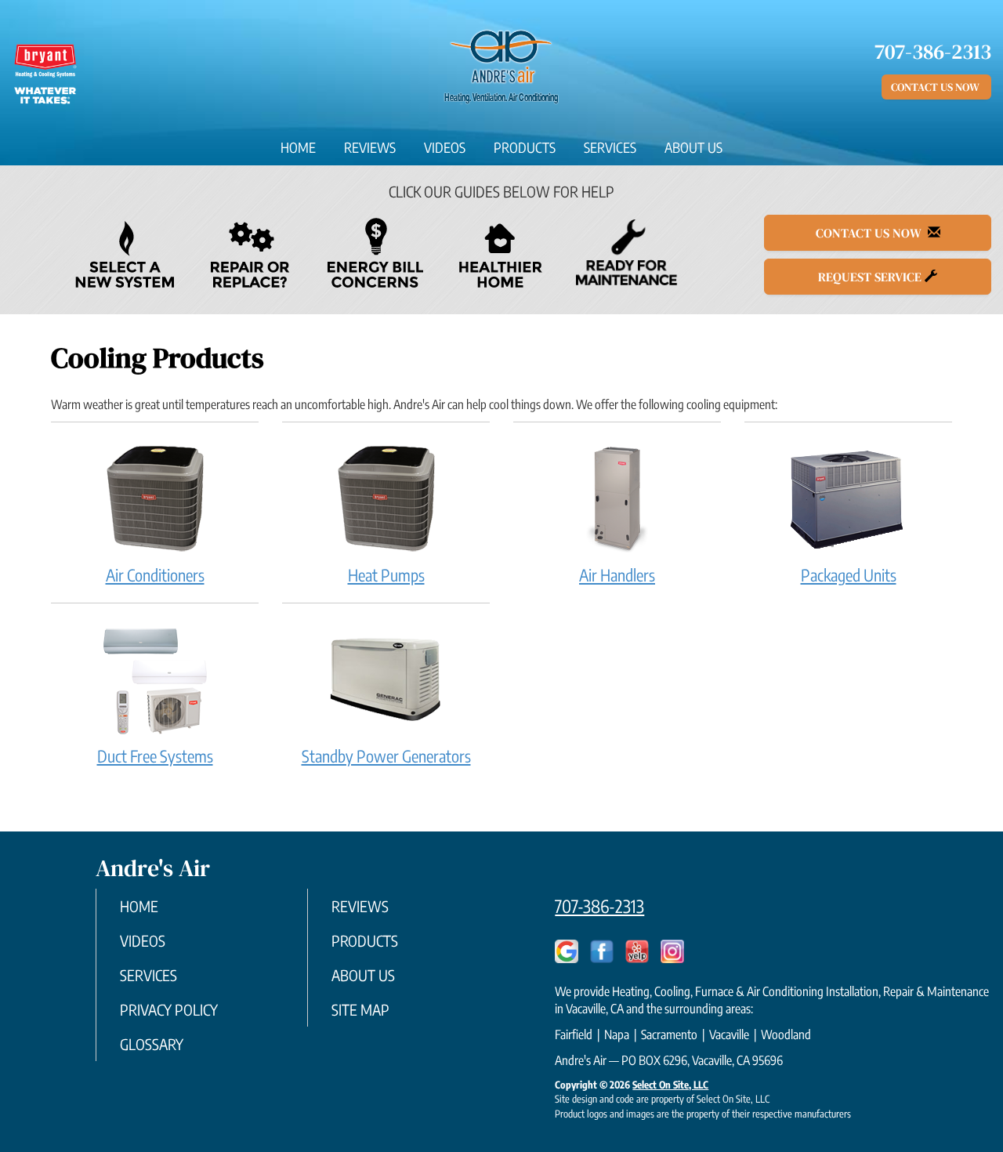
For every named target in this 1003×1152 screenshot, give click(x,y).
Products (525, 147)
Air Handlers (617, 574)
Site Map (360, 1009)
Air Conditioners (155, 574)
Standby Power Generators (386, 755)
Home (298, 147)
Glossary (151, 1043)
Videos (444, 147)
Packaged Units (848, 574)
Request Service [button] (871, 276)
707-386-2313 (599, 906)
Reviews (370, 147)
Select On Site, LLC (670, 1084)
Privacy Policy (169, 1009)
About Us (693, 147)
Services (610, 147)
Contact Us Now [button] (936, 87)
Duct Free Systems (155, 755)
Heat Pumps (386, 574)
